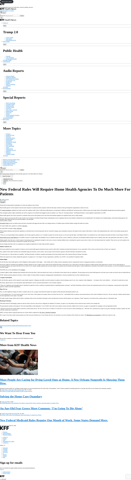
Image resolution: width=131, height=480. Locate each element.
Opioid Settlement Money (9, 163)
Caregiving (5, 325)
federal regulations (6, 210)
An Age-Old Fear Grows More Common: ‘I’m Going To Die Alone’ (41, 408)
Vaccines (8, 56)
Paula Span (4, 401)
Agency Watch (9, 37)
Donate (12, 10)
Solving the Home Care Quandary (21, 396)
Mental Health (9, 148)
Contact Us (2, 339)
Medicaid (8, 153)
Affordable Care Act (11, 150)
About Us (5, 437)
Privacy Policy (6, 473)
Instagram (5, 448)
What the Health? (10, 76)
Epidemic (8, 85)
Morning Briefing (7, 434)
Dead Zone (8, 112)
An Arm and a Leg (10, 80)
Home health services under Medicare (9, 237)
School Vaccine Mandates (9, 161)
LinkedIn (5, 450)
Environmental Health (11, 59)
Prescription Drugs (10, 138)
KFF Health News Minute (12, 79)
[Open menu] (0, 14)
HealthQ (8, 83)
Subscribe (2, 10)
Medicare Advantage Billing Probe (11, 159)
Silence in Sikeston (10, 84)
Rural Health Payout (11, 40)
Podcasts (5, 432)
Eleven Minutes (10, 116)
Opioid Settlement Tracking (12, 115)
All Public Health (7, 60)
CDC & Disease (10, 57)
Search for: (3, 15)
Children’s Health (10, 154)
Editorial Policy (6, 472)
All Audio (5, 87)
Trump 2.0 (5, 23)
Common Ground (10, 104)
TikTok (5, 456)
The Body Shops (10, 107)
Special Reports (7, 88)
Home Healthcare (12, 325)
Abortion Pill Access (8, 165)
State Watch (9, 39)
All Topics (5, 155)
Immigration (9, 140)
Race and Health (10, 146)
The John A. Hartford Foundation (48, 312)
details (23, 269)
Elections (8, 134)
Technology (9, 143)
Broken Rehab (9, 111)
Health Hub (9, 81)
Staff (4, 440)
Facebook (5, 452)
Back (5, 25)
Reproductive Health (11, 142)
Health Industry (9, 139)
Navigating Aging (4, 223)
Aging (7, 147)
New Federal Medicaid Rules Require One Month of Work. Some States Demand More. (54, 420)
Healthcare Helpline (11, 77)
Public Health (6, 41)
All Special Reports (7, 118)
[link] (3, 202)
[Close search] (1, 18)
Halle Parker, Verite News (8, 389)
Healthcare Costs (10, 135)
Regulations (19, 325)
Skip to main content (7, 1)
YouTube (5, 449)
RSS (4, 457)
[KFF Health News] (8, 9)
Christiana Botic (20, 389)
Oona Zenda (14, 413)
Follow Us (7, 10)
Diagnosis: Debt (10, 105)
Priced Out (8, 108)
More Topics (6, 119)
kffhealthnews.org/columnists (94, 315)
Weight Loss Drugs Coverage (10, 162)
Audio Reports (6, 61)
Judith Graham (5, 199)
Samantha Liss (5, 425)
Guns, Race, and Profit (11, 109)
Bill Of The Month (10, 103)
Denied (8, 114)
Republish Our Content (8, 441)
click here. (24, 226)
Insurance (8, 136)
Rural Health (9, 144)
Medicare (8, 151)
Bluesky (5, 454)
